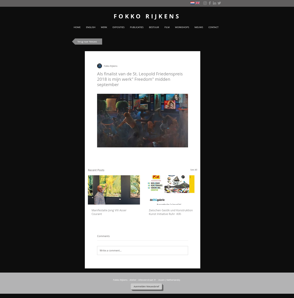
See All (193, 169)
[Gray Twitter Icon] (219, 3)
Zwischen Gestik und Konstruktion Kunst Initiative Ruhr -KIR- (171, 212)
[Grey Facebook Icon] (209, 3)
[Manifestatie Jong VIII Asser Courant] (114, 190)
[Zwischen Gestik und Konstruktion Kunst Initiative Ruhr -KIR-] (171, 190)
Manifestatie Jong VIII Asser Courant (109, 212)
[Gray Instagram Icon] (205, 3)
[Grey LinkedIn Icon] (214, 3)
